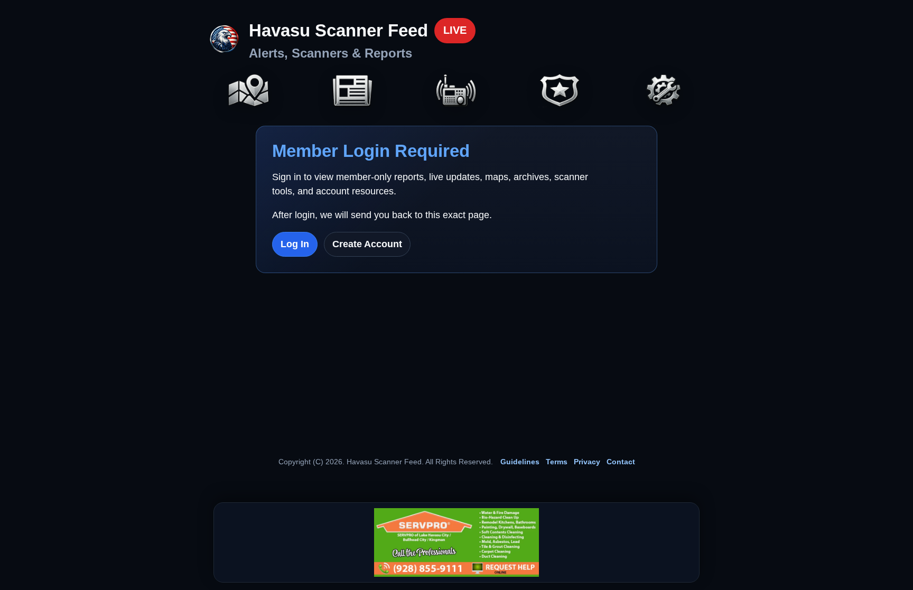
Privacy (587, 461)
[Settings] (664, 91)
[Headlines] (352, 91)
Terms (556, 461)
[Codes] (560, 91)
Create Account (367, 244)
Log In (295, 244)
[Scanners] (456, 91)
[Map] (249, 91)
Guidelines (519, 461)
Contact (621, 461)
